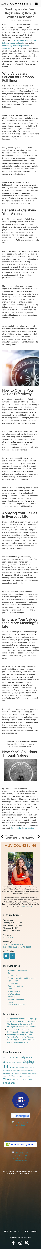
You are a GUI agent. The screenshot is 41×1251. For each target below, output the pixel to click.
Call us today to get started (22, 828)
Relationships (23, 1073)
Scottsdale (31, 1073)
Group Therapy (14, 991)
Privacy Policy (30, 1231)
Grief (10, 989)
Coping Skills (13, 983)
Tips (15, 1080)
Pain (12, 1073)
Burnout (30, 1057)
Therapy (11, 1002)
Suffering (15, 1076)
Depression (20, 1067)
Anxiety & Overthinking (17, 970)
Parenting (12, 997)
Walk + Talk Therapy (16, 1004)
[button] (36, 3)
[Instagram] (12, 956)
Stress (9, 1075)
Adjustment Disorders (9, 1058)
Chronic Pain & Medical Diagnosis (21, 978)
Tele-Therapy (27, 1076)
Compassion (13, 981)
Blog (9, 973)
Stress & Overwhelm (16, 999)
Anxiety (20, 1057)
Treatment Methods (22, 1080)
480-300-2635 (9, 937)
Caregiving (12, 975)
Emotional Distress (15, 986)
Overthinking (6, 1073)
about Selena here (27, 906)
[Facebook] (6, 956)
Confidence (19, 1062)
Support (21, 1076)
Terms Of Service (12, 1231)
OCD (32, 1070)
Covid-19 (14, 1067)
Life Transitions (14, 994)
